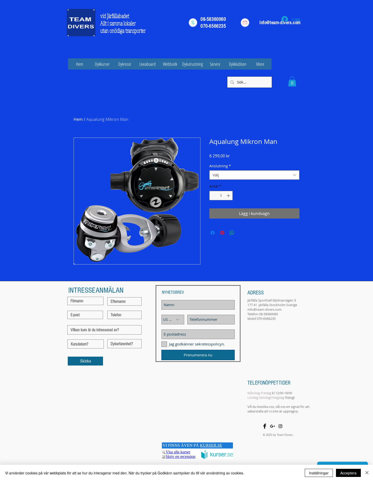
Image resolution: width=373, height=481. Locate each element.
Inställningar (319, 472)
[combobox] (254, 175)
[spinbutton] (221, 195)
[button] (292, 81)
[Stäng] (367, 473)
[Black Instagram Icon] (280, 426)
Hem (78, 119)
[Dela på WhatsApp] (232, 233)
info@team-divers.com (264, 309)
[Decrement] (213, 195)
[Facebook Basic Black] (264, 426)
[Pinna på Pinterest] (222, 233)
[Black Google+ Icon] (272, 426)
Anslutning (220, 166)
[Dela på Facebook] (213, 233)
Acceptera (348, 472)
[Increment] (229, 195)
